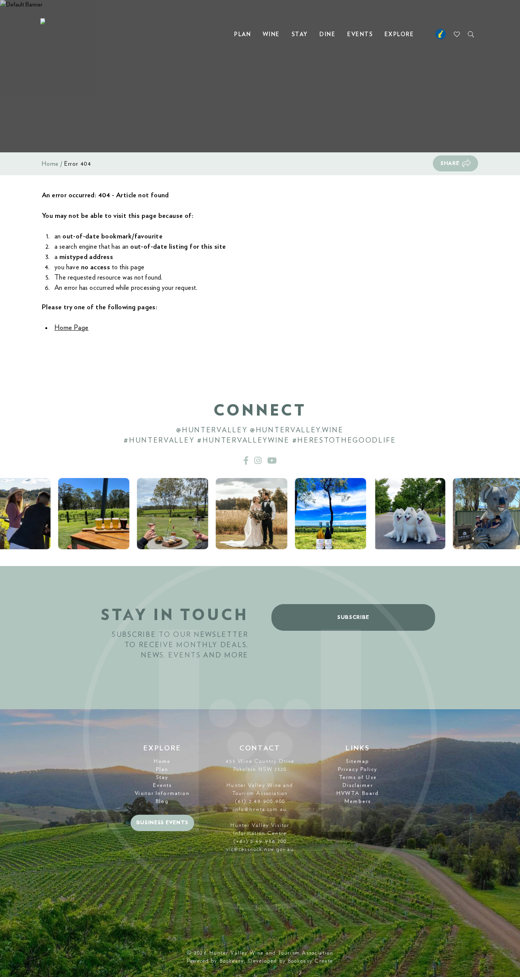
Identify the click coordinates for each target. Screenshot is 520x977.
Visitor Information (162, 793)
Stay (300, 34)
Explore (399, 34)
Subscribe (353, 617)
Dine (327, 34)
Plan (242, 34)
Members (358, 801)
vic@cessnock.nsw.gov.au (260, 849)
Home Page (71, 328)
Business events (162, 822)
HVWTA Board (358, 793)
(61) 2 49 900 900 (260, 801)
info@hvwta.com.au (260, 809)
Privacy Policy (357, 769)
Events (360, 34)
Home (50, 164)
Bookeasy (232, 961)
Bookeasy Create (310, 961)
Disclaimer (358, 785)
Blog (162, 801)
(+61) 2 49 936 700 (260, 841)
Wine (271, 34)
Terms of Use (358, 777)
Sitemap (358, 761)
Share (449, 163)
